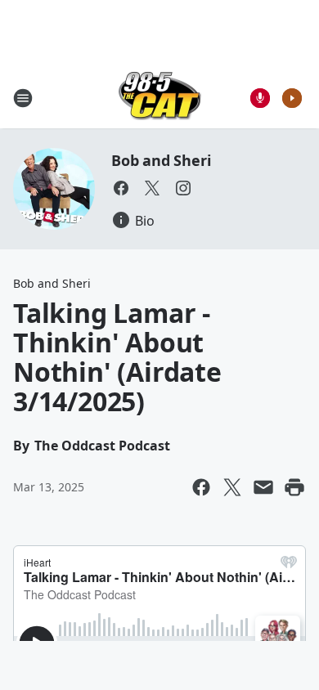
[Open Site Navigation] (23, 98)
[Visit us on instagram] (183, 188)
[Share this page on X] (232, 487)
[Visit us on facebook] (121, 188)
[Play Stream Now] (292, 98)
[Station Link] (160, 97)
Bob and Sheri (160, 160)
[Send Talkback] (260, 98)
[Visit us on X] (152, 188)
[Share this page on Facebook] (201, 487)
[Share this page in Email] (263, 487)
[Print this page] (294, 487)
